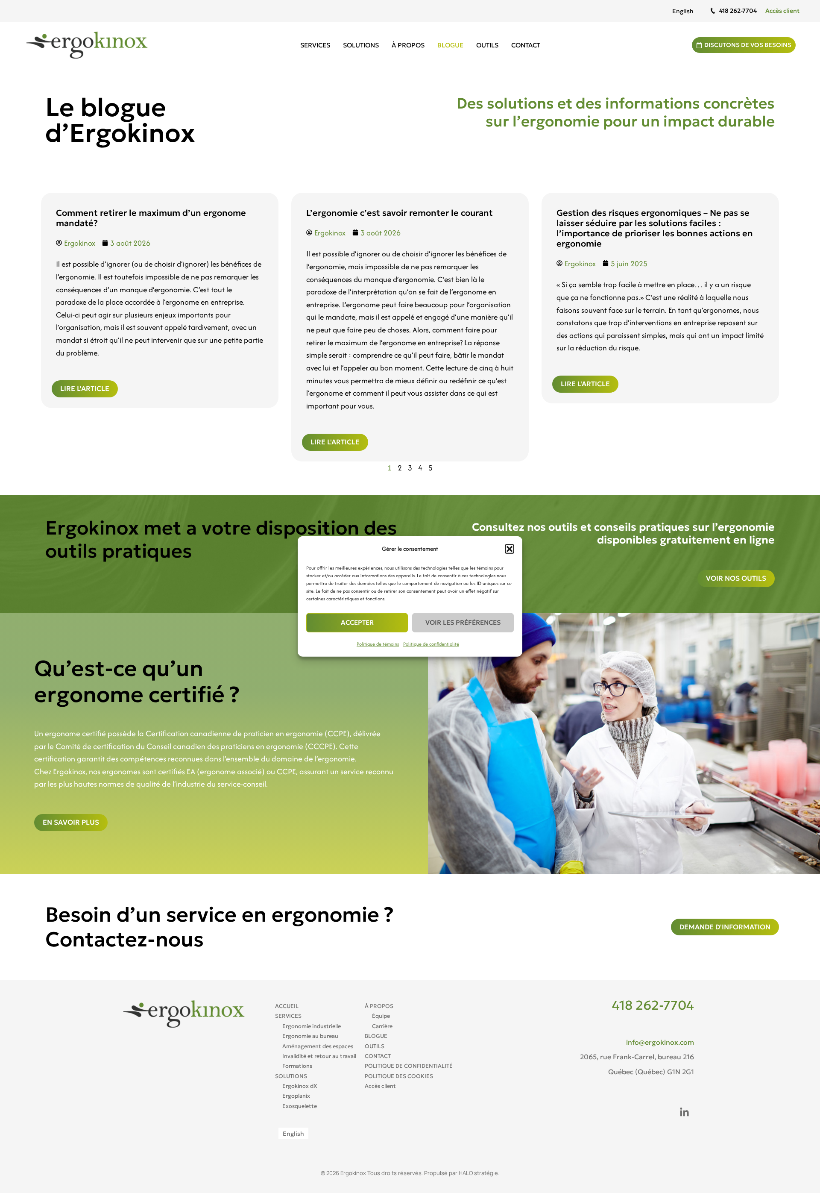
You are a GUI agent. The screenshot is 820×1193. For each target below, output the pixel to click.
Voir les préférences (463, 622)
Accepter (357, 622)
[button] (509, 549)
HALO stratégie (478, 1173)
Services (315, 45)
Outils (487, 45)
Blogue (450, 45)
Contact (525, 45)
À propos (408, 45)
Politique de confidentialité (431, 644)
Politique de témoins (378, 644)
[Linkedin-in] (684, 1112)
